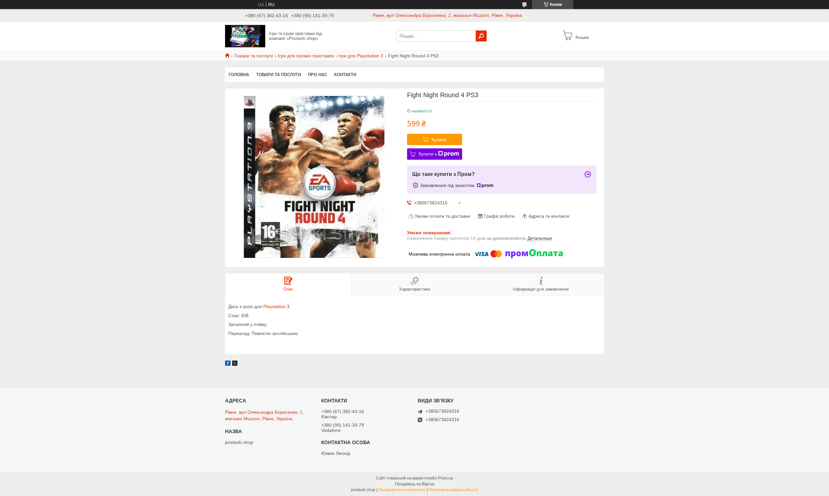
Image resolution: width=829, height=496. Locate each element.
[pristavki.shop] (245, 35)
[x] (234, 364)
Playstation (274, 306)
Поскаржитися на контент (402, 490)
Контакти (345, 74)
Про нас (317, 74)
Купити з (428, 153)
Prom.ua (445, 478)
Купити (439, 139)
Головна (239, 74)
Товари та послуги (253, 55)
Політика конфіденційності (453, 490)
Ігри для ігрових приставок (306, 55)
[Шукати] (481, 35)
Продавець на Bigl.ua (414, 484)
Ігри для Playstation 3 (360, 55)
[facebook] (228, 364)
